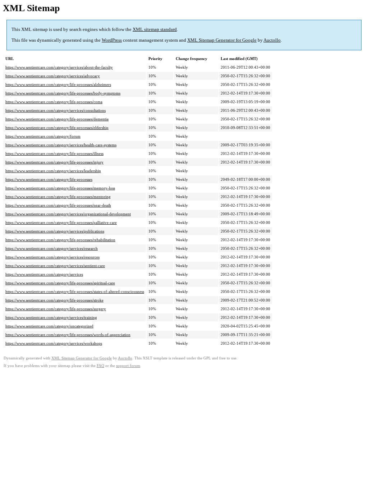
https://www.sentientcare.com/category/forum (42, 136)
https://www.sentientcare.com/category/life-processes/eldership (57, 127)
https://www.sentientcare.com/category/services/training (51, 317)
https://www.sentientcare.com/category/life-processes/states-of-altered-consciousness (74, 291)
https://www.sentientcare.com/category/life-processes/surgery (55, 309)
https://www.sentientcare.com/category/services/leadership (53, 171)
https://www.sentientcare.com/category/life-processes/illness (54, 153)
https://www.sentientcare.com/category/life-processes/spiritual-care (60, 283)
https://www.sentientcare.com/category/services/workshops (53, 343)
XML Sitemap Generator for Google (222, 40)
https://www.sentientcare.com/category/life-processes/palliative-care (61, 222)
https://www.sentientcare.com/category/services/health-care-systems (60, 145)
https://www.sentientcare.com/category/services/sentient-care (55, 265)
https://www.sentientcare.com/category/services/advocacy (52, 76)
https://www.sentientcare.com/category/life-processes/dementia (57, 119)
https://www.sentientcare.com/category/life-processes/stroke (54, 300)
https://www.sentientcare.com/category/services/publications (54, 231)
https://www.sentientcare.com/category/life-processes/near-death (58, 205)
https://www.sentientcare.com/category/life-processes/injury (54, 162)
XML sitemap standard (155, 29)
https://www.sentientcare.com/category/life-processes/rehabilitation (60, 240)
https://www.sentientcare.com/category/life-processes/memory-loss (60, 188)
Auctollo (272, 40)
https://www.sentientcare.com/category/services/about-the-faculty (59, 67)
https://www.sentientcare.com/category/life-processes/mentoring (58, 196)
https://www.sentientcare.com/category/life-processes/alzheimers (58, 84)
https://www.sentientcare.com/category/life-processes (48, 179)
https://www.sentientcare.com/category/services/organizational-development (68, 214)
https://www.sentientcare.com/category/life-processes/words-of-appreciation (67, 334)
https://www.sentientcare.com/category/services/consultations (55, 110)
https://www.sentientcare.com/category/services (44, 274)
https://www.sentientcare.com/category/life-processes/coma (53, 102)
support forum (128, 366)
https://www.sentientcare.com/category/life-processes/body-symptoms (62, 93)
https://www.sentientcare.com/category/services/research (51, 248)
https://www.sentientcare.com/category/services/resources (52, 257)
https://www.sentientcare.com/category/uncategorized (49, 326)
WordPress (112, 40)
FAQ (100, 366)
